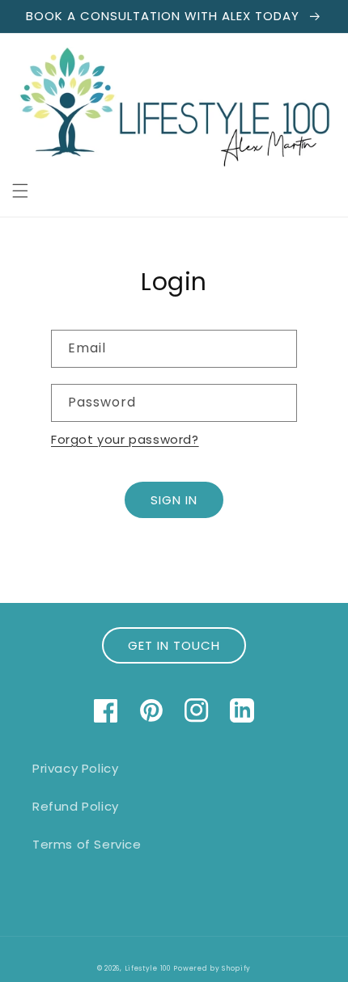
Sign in (174, 499)
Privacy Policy (75, 768)
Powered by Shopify (212, 968)
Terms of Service (87, 844)
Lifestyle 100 (148, 968)
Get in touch (174, 645)
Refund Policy (75, 806)
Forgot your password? (125, 439)
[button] (20, 191)
